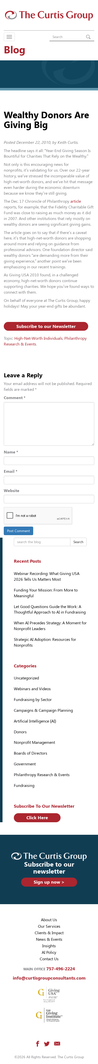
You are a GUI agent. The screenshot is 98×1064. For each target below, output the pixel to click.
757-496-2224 (60, 968)
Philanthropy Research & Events (42, 774)
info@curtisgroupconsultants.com (49, 978)
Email (10, 471)
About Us (49, 919)
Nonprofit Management (34, 742)
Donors (20, 732)
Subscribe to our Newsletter (46, 326)
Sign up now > (49, 882)
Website (11, 490)
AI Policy (49, 952)
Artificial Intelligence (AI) (35, 721)
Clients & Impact (49, 932)
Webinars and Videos (32, 688)
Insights (49, 945)
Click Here (37, 817)
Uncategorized (26, 678)
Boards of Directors (30, 753)
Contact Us (49, 959)
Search (78, 542)
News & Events (49, 939)
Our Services (49, 926)
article (75, 201)
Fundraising (24, 785)
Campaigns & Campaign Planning (43, 710)
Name (11, 452)
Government (25, 764)
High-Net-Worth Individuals (38, 338)
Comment (14, 397)
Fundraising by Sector (33, 699)
